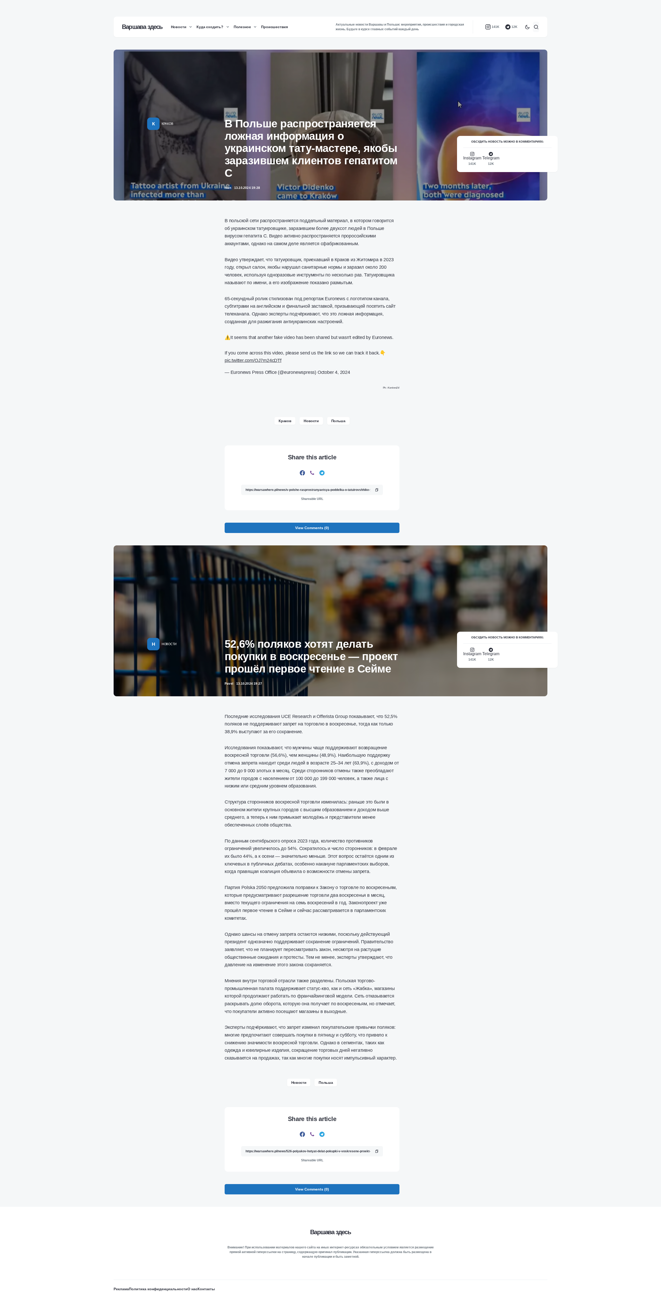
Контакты (206, 1289)
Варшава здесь (142, 26)
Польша (338, 421)
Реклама (121, 1289)
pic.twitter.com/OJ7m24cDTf (253, 360)
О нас (192, 1289)
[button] (527, 27)
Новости (311, 421)
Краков (167, 124)
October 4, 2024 (334, 372)
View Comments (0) (312, 528)
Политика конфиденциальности (158, 1289)
